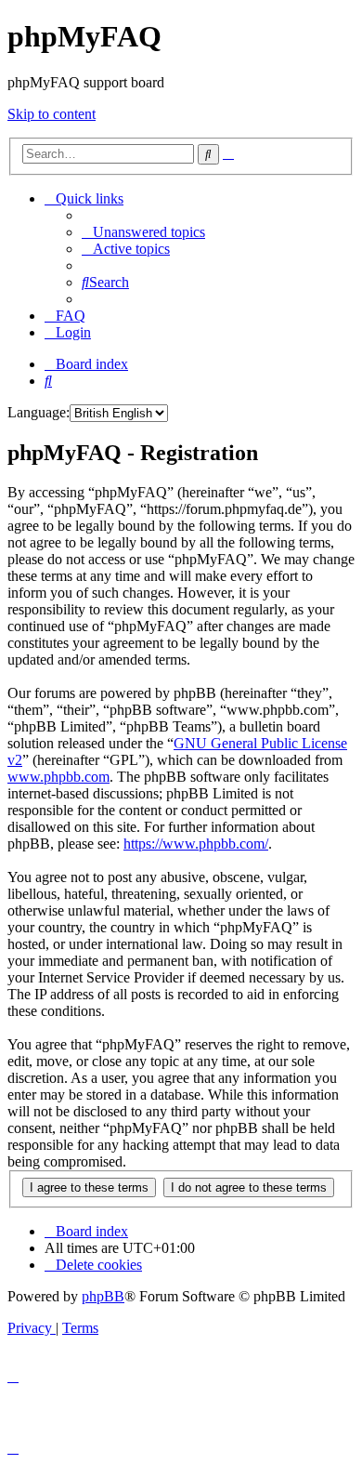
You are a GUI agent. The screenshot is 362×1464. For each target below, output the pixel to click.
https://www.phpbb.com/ (195, 843)
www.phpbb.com (58, 777)
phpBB (103, 1296)
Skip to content (51, 114)
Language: (38, 412)
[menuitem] (143, 232)
